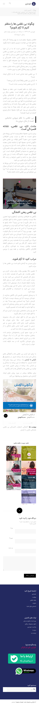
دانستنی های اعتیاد (31, 606)
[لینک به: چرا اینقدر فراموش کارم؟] (28, 497)
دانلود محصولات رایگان (30, 624)
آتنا (15, 35)
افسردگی (13, 427)
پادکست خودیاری (31, 627)
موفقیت (34, 597)
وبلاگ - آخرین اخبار (30, 10)
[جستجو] (9, 4)
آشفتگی (25, 427)
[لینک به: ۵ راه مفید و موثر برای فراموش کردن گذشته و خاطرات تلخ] (28, 468)
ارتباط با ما (33, 633)
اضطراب (19, 427)
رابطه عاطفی (33, 600)
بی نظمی (6, 427)
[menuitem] (9, 4)
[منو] (4, 4)
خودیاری (13, 32)
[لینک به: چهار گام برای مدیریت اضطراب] (13, 468)
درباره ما (34, 630)
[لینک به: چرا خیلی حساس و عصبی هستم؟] (28, 453)
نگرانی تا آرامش (25, 430)
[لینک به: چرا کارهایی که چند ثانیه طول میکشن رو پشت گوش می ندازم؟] (28, 482)
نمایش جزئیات (11, 423)
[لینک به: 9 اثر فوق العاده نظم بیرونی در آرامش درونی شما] (13, 482)
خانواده (34, 603)
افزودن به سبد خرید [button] (27, 423)
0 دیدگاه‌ (21, 32)
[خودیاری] (23, 4)
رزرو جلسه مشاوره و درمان (29, 621)
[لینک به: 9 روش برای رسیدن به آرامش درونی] (13, 453)
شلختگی (33, 430)
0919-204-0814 (28, 648)
